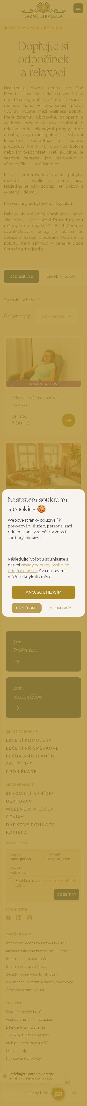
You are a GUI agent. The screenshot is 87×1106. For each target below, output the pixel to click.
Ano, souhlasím (44, 592)
